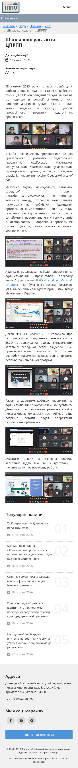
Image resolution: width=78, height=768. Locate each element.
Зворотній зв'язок (37, 735)
